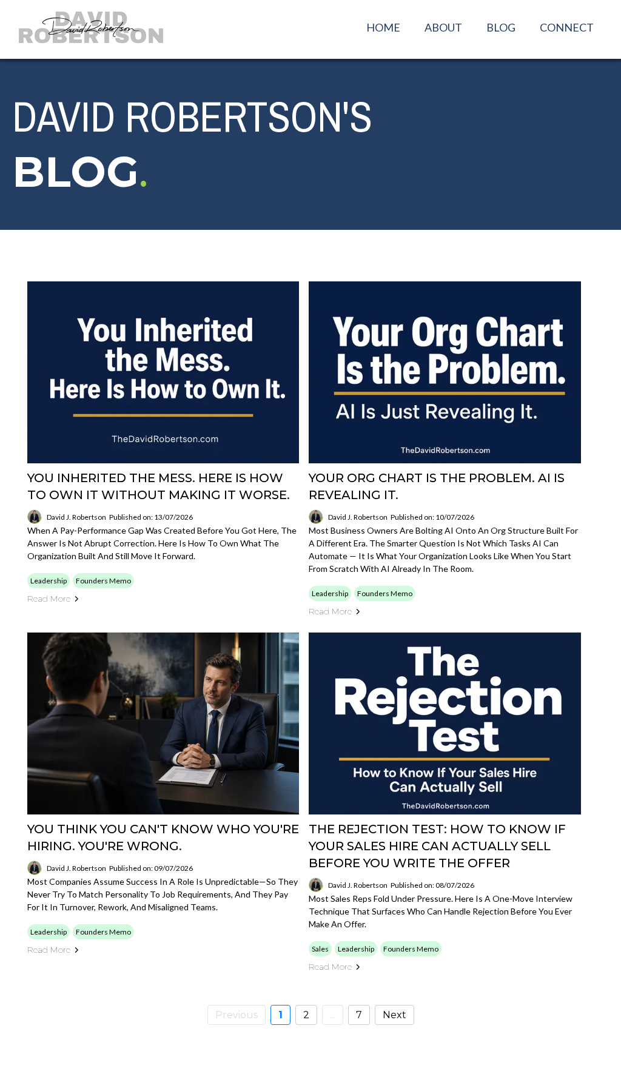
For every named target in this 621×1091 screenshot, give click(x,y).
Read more (48, 598)
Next (394, 1015)
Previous (236, 1015)
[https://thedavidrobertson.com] (91, 27)
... (332, 1015)
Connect (567, 27)
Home (383, 27)
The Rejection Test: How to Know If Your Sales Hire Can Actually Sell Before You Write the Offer (437, 846)
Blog (500, 27)
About (443, 27)
